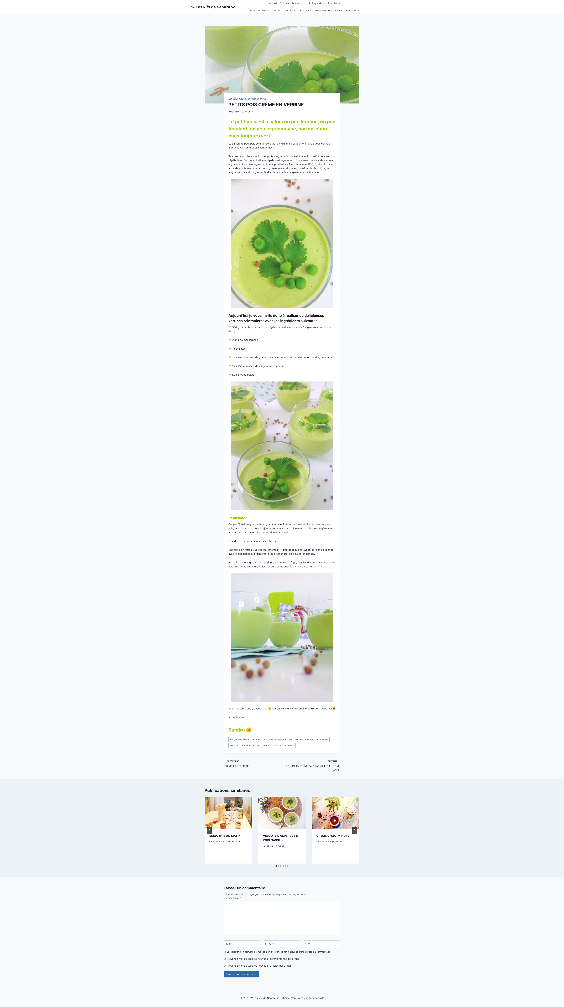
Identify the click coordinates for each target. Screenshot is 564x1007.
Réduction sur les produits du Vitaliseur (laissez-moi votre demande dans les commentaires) (304, 10)
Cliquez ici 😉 (328, 708)
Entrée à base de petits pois (278, 739)
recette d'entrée (250, 745)
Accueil (272, 3)
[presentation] (228, 813)
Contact (284, 3)
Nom (229, 943)
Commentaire (233, 898)
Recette (234, 745)
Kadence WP (316, 998)
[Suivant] (354, 830)
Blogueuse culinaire (239, 739)
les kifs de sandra (304, 739)
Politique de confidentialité (324, 3)
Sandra (235, 112)
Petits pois (322, 739)
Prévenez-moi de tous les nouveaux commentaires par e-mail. (263, 958)
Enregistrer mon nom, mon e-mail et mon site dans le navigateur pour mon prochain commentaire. (279, 951)
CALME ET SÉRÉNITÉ (236, 764)
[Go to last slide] (209, 830)
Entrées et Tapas (257, 99)
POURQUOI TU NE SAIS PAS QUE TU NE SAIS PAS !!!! (313, 766)
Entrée (257, 739)
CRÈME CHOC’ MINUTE (332, 836)
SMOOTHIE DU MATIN (225, 836)
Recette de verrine (271, 745)
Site (307, 943)
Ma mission (299, 3)
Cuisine (242, 99)
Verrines (289, 745)
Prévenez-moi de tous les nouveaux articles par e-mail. (259, 965)
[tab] (276, 866)
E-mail (270, 943)
